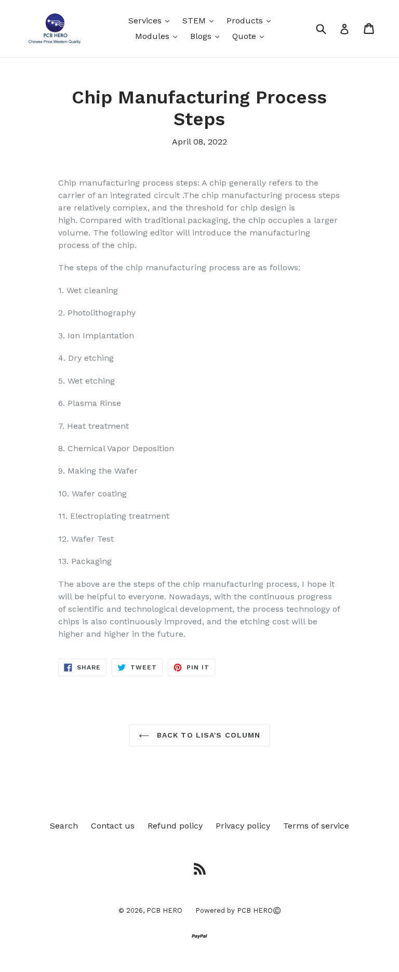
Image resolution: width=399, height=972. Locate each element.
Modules (158, 36)
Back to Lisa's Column (207, 735)
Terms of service (316, 826)
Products (251, 20)
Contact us (113, 826)
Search (64, 826)
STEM (200, 20)
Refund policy (175, 826)
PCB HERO (164, 910)
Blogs (207, 36)
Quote (250, 36)
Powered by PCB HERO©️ (238, 910)
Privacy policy (243, 826)
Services (151, 20)
